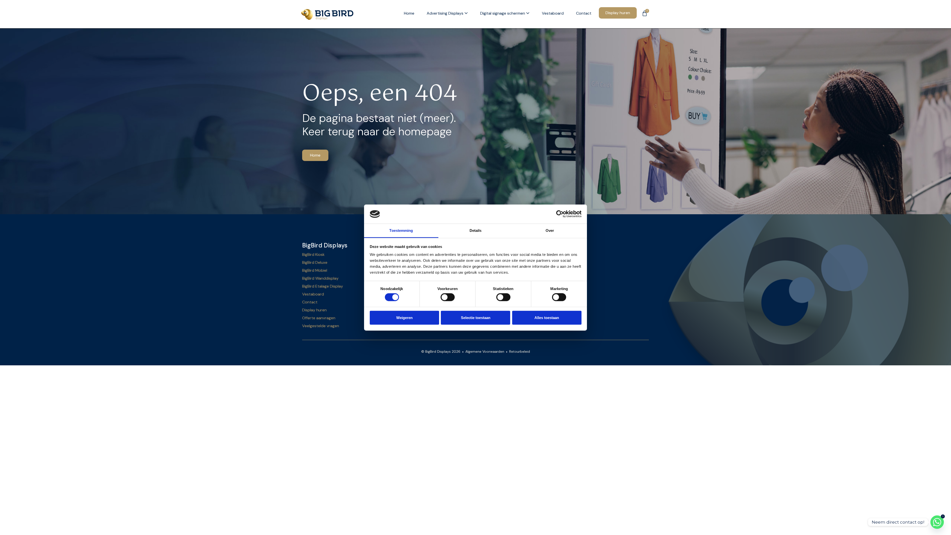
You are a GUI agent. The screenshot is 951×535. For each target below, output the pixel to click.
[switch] (448, 297)
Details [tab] (476, 230)
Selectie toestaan (475, 317)
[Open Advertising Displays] (466, 13)
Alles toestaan (546, 317)
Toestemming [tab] (401, 230)
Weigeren (404, 317)
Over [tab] (550, 230)
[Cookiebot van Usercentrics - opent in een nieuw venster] (559, 214)
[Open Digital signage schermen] (527, 13)
